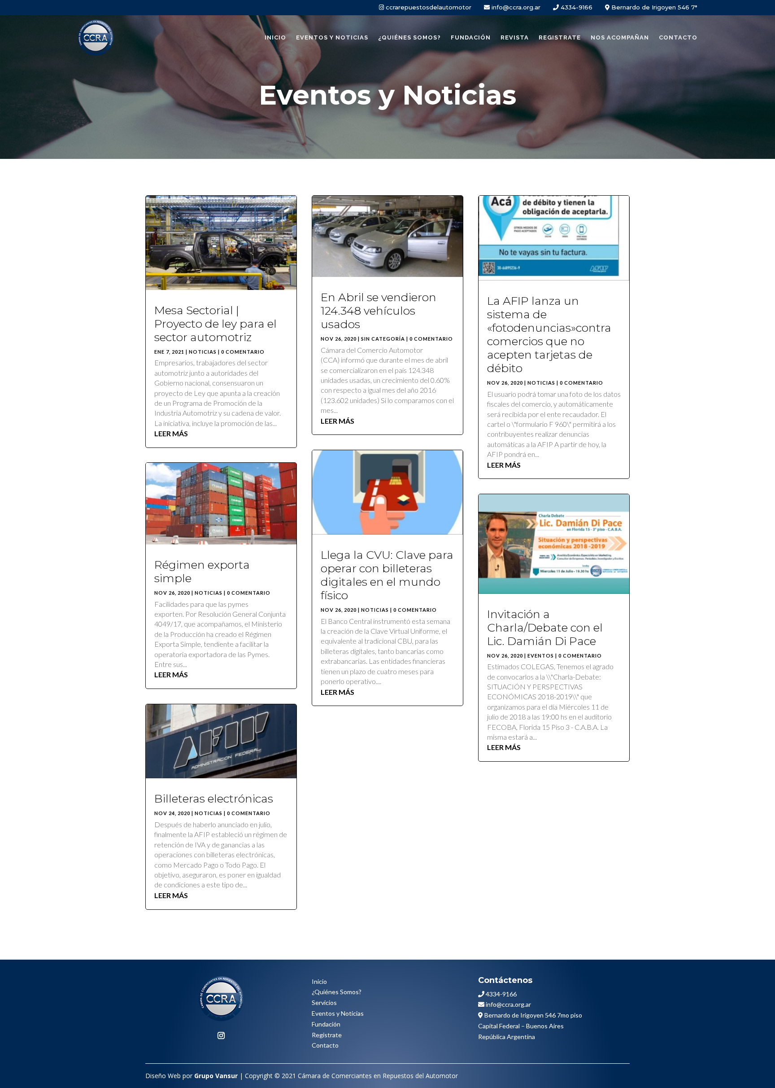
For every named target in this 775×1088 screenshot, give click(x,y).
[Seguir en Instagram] (221, 1035)
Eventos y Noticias (332, 37)
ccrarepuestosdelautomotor (428, 7)
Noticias (203, 352)
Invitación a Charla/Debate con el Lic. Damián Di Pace (545, 627)
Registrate (560, 37)
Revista (515, 37)
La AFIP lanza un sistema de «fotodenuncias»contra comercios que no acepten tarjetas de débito (549, 334)
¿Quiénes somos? (409, 37)
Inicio (275, 37)
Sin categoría (383, 339)
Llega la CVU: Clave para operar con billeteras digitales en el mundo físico (387, 575)
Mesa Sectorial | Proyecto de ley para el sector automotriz (215, 323)
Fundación (471, 37)
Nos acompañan (620, 37)
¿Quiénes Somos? (336, 992)
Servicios (324, 1002)
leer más (171, 433)
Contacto (678, 37)
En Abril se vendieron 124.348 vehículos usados (378, 310)
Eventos (540, 655)
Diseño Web (163, 1075)
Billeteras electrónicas (213, 798)
